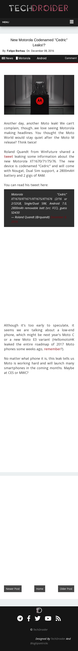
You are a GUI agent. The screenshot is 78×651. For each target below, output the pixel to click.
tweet (8, 156)
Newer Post (13, 588)
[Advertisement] (39, 274)
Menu (5, 22)
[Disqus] (39, 526)
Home (39, 588)
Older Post (66, 588)
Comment (71, 58)
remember (52, 349)
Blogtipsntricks (39, 643)
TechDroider (40, 629)
